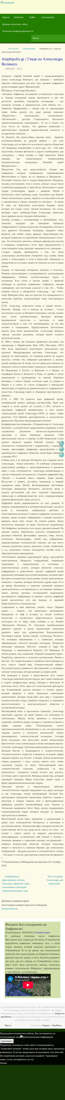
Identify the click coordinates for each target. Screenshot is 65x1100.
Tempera (45, 1025)
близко (3, 1063)
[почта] (61, 454)
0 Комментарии (42, 932)
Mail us (8, 1025)
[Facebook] (61, 443)
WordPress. (57, 1025)
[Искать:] (48, 38)
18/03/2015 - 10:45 (13, 69)
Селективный (29, 48)
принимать (7, 1041)
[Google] (61, 449)
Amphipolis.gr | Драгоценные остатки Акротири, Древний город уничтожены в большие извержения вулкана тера (15, 883)
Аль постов (13, 48)
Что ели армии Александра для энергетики (55, 880)
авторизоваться (9, 908)
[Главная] (3, 48)
